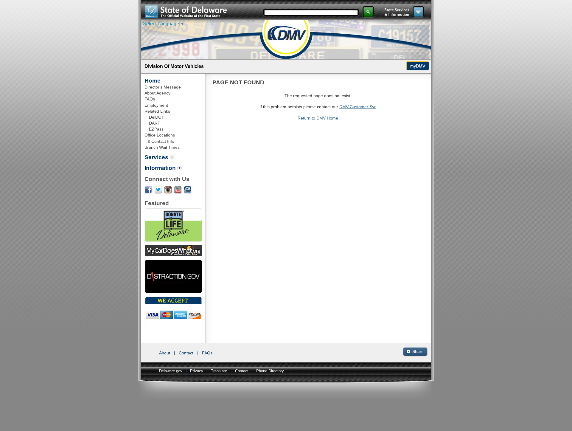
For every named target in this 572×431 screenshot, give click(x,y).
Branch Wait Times (162, 147)
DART (154, 123)
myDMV (417, 65)
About (164, 353)
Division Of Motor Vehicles (174, 66)
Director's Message (162, 87)
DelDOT (156, 117)
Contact (186, 353)
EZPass (156, 129)
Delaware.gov (170, 371)
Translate (219, 371)
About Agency (157, 93)
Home (152, 80)
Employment (156, 105)
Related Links (157, 111)
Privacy (196, 371)
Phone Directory (270, 371)
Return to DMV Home (318, 118)
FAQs (149, 99)
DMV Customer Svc (357, 106)
